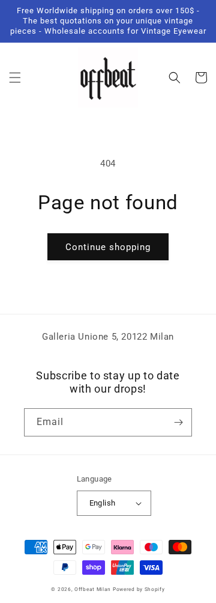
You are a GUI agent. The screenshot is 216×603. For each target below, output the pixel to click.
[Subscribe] (178, 422)
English (102, 502)
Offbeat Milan (92, 589)
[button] (15, 77)
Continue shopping (108, 247)
